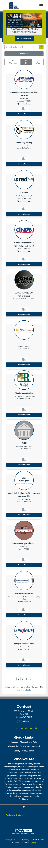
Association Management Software (24, 833)
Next (43, 679)
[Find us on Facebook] (12, 729)
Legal (33, 842)
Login (28, 690)
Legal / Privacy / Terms (24, 750)
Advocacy (15, 742)
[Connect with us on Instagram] (26, 729)
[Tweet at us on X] (17, 729)
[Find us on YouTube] (31, 729)
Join (22, 746)
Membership (13, 746)
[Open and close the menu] (36, 5)
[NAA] (32, 815)
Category (12, 63)
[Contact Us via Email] (36, 729)
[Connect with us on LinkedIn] (21, 729)
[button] (41, 47)
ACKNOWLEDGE (24, 38)
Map (37, 63)
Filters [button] (23, 53)
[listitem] (24, 93)
